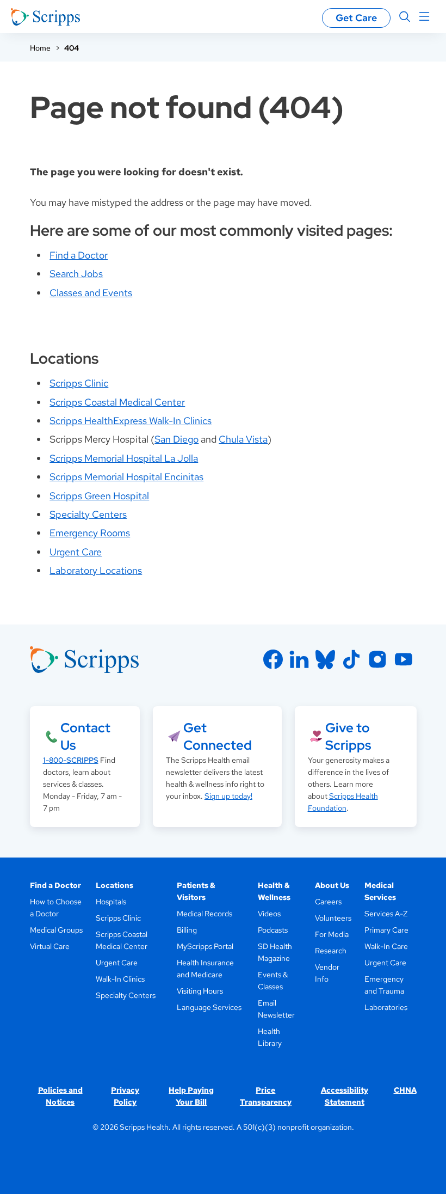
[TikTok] (351, 659)
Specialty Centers (88, 514)
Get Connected (217, 736)
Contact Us (85, 736)
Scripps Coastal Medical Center (117, 402)
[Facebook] (273, 659)
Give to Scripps (348, 736)
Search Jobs (76, 273)
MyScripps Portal (205, 946)
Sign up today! (228, 796)
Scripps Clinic (78, 383)
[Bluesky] (325, 659)
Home (40, 48)
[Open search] (405, 17)
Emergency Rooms (89, 532)
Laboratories (385, 1007)
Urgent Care (75, 552)
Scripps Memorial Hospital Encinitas (126, 476)
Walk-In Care (386, 946)
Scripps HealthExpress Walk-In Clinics (130, 420)
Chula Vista (243, 439)
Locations (114, 885)
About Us (332, 885)
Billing (187, 930)
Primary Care (386, 930)
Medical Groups (56, 930)
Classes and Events (90, 292)
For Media (332, 934)
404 (71, 48)
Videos (269, 914)
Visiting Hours (200, 991)
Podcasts (273, 930)
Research (330, 951)
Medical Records (204, 914)
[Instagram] (377, 659)
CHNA (405, 1090)
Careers (328, 902)
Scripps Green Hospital (99, 495)
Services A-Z (385, 914)
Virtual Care (50, 946)
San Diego (176, 439)
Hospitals (111, 902)
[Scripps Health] (45, 16)
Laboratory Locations (95, 570)
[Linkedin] (299, 659)
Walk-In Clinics (120, 979)
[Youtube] (404, 659)
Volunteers (333, 918)
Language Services (209, 1007)
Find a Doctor (78, 255)
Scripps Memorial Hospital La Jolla (123, 458)
